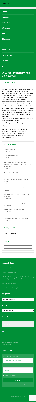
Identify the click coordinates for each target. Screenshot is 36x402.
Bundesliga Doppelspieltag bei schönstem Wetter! (16, 288)
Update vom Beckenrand (11, 156)
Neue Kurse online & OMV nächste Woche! (16, 218)
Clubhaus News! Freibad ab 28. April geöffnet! (17, 203)
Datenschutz (8, 324)
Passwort (5, 366)
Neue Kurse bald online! (10, 149)
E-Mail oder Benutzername (10, 356)
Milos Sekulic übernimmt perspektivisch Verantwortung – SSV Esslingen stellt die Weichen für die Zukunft (18, 164)
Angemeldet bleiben (10, 375)
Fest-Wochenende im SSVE (11, 173)
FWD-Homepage (6, 344)
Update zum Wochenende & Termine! (14, 188)
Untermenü (6, 3)
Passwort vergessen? (18, 385)
